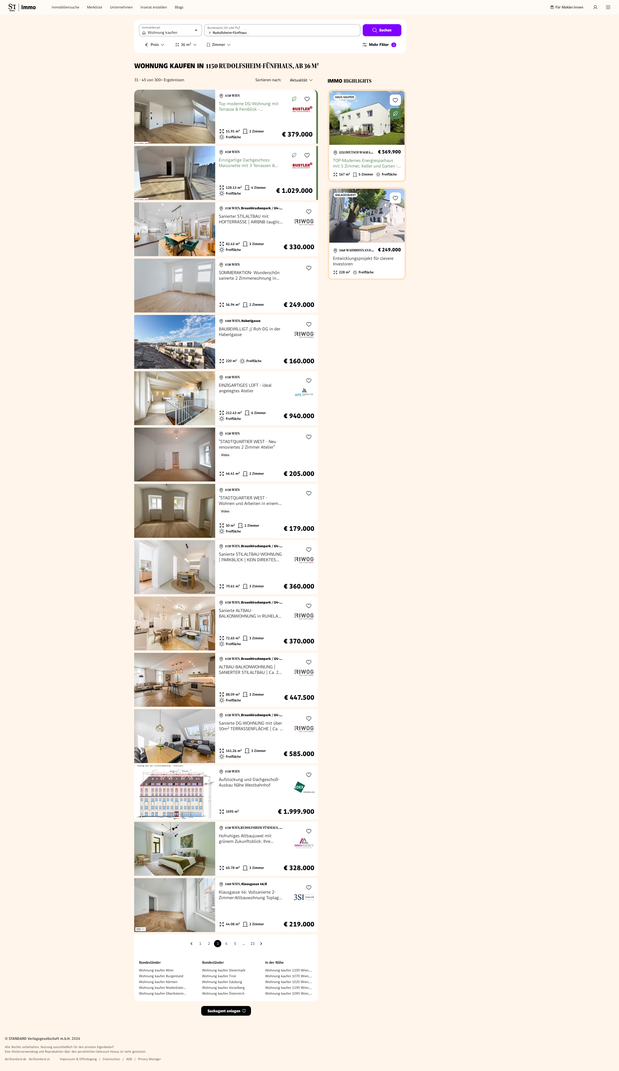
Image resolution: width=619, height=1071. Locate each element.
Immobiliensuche (65, 7)
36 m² (186, 44)
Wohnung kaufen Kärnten (158, 982)
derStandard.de (15, 1059)
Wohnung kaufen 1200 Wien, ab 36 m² (289, 970)
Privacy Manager (149, 1059)
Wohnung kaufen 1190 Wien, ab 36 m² (289, 988)
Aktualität (298, 80)
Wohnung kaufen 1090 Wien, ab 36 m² (289, 993)
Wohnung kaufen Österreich (223, 993)
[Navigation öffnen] (608, 7)
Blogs (179, 7)
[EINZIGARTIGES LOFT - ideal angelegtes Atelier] (226, 398)
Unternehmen (121, 7)
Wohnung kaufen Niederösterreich (163, 988)
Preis (155, 44)
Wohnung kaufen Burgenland (161, 976)
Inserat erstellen (153, 7)
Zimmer (218, 44)
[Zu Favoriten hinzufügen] (307, 98)
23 (252, 943)
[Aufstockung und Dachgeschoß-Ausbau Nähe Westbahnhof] (226, 792)
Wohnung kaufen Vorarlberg (223, 988)
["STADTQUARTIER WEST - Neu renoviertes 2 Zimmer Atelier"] (226, 454)
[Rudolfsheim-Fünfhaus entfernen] (209, 32)
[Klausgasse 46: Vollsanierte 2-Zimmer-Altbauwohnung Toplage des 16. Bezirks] (226, 905)
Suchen (385, 30)
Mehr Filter (382, 44)
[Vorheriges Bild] (142, 116)
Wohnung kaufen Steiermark (223, 970)
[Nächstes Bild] (207, 116)
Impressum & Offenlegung (78, 1059)
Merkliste (94, 7)
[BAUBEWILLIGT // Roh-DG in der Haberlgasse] (226, 342)
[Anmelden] (595, 7)
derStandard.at (39, 1059)
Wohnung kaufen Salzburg (222, 982)
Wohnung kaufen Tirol (219, 976)
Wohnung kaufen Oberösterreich (163, 993)
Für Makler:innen (569, 7)
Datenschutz (111, 1059)
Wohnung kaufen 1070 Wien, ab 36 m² (289, 976)
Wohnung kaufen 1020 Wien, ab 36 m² (289, 982)
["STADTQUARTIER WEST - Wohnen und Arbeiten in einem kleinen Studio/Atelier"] (226, 511)
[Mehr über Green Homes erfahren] (294, 98)
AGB (129, 1059)
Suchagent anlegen (223, 1011)
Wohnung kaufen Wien (156, 970)
